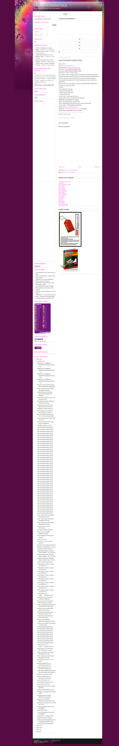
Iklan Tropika (62, 188)
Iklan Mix (61, 199)
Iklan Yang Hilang (63, 205)
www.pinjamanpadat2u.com (73, 67)
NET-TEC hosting (48, 742)
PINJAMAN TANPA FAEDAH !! (45, 408)
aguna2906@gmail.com (68, 65)
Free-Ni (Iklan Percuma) (65, 181)
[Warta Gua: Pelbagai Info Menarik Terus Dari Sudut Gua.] (35, 42)
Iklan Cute (61, 200)
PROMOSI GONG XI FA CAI (44, 425)
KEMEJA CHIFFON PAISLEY (44, 718)
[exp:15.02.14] (79, 42)
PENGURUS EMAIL (42, 710)
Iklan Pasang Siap (63, 204)
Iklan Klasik (62, 202)
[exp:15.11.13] (99, 14)
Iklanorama (61, 196)
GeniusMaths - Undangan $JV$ (45, 716)
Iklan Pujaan (62, 201)
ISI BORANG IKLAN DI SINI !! (43, 19)
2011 (37, 729)
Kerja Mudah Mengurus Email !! (45, 682)
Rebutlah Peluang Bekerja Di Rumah (46, 545)
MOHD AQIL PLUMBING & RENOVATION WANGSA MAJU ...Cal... (46, 365)
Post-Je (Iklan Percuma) (65, 184)
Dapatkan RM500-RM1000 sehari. (45, 689)
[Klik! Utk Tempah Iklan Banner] (79, 45)
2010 (37, 731)
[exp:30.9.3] (36, 266)
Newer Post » (62, 167)
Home (79, 167)
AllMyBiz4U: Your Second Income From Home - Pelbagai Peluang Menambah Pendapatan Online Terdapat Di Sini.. (46, 296)
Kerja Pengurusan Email (43, 684)
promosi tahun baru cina (43, 680)
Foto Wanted (62, 185)
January (40, 361)
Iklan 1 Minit (62, 187)
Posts (38, 31)
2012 (37, 727)
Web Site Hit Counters (40, 341)
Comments (39, 34)
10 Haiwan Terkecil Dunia (42, 51)
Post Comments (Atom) (72, 170)
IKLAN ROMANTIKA (50, 6)
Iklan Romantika (63, 191)
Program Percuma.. (42, 539)
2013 (37, 725)
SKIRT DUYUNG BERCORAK (45, 562)
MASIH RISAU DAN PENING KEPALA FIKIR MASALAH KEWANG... (44, 394)
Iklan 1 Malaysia (63, 195)
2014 (37, 359)
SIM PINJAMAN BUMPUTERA (70, 60)
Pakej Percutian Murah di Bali (44, 674)
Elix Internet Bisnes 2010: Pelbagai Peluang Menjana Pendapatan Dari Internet (45, 287)
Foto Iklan (61, 183)
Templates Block (53, 741)
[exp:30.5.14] (79, 39)
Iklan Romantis (62, 193)
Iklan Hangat (62, 197)
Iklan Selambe (62, 189)
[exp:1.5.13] (35, 97)
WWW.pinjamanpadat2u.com (72, 108)
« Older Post (97, 167)
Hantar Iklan (62, 192)
